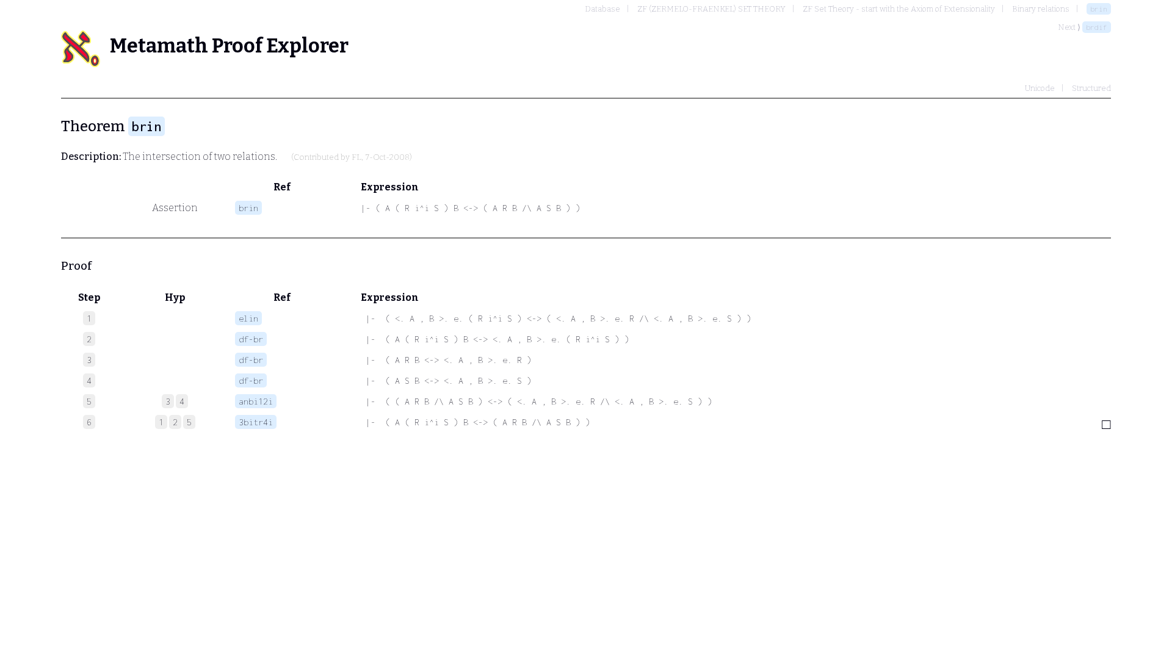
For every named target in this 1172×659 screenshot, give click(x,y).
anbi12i (256, 401)
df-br (251, 339)
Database (602, 8)
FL (356, 157)
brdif (1096, 27)
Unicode (1040, 88)
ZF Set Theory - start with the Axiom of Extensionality (899, 8)
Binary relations (1040, 8)
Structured (1091, 88)
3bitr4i (256, 422)
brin (1098, 9)
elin (248, 318)
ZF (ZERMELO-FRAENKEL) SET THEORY (711, 8)
